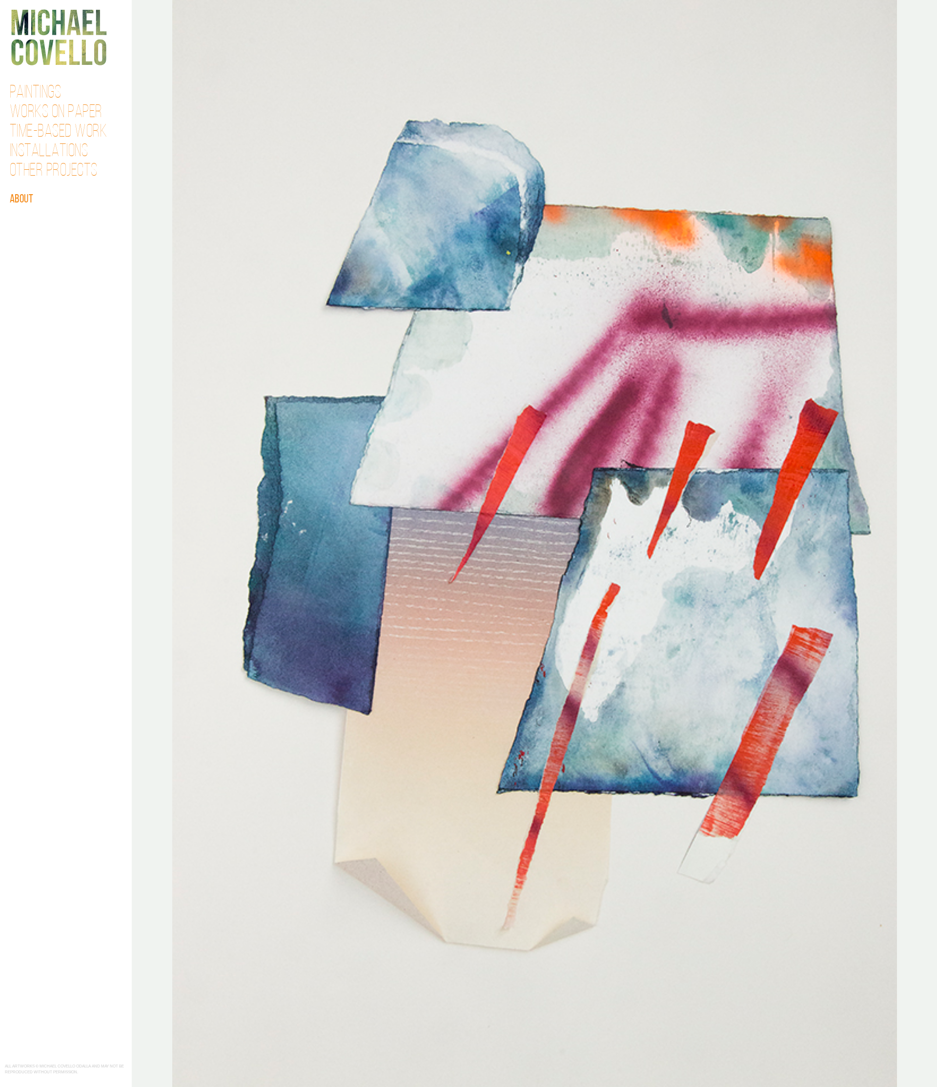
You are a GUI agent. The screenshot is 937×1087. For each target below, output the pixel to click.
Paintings (35, 93)
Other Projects (54, 171)
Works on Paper (56, 112)
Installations (49, 152)
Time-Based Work (58, 132)
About (22, 199)
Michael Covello (59, 37)
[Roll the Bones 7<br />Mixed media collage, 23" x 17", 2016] (534, 542)
